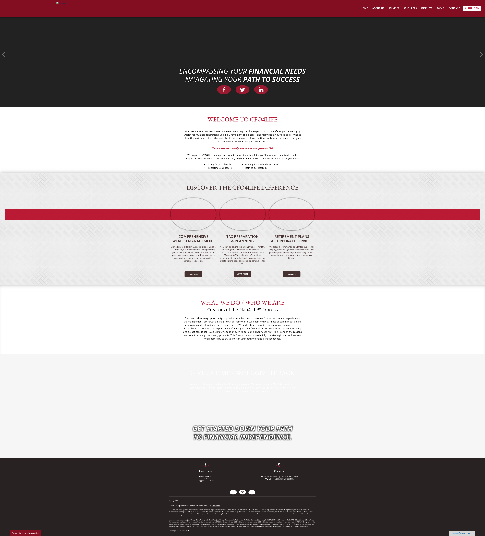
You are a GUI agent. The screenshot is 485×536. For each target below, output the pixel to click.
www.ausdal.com (209, 522)
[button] (378, 8)
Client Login (472, 8)
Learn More (193, 274)
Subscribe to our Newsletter (25, 533)
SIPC (292, 520)
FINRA (288, 520)
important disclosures (300, 526)
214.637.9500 (271, 477)
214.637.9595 (292, 477)
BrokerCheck (216, 506)
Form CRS (173, 501)
